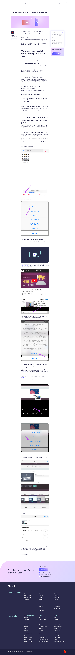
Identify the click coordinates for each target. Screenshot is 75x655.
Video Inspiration (57, 630)
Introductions (41, 602)
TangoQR (56, 593)
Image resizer (41, 635)
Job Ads (40, 604)
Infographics (41, 601)
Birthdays (41, 595)
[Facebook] (10, 651)
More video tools (42, 643)
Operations (26, 599)
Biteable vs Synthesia (28, 641)
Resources (43, 3)
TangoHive (56, 595)
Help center (56, 621)
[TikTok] (14, 651)
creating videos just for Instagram (29, 103)
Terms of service (57, 637)
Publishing (26, 626)
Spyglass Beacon (57, 608)
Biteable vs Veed (27, 643)
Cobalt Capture (57, 601)
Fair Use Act (27, 90)
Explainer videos (42, 624)
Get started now (24, 245)
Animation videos (42, 619)
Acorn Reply (56, 602)
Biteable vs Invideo (27, 639)
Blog (55, 617)
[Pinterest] (18, 651)
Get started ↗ (43, 569)
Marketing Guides (57, 624)
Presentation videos (43, 626)
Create (20, 3)
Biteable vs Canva (27, 635)
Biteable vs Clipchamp (28, 637)
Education (26, 601)
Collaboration (26, 624)
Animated (41, 593)
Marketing (26, 593)
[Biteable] (11, 3)
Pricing (49, 3)
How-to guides (57, 622)
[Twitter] (12, 651)
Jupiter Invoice (56, 597)
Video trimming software (43, 641)
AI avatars (26, 630)
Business (40, 597)
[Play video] (35, 255)
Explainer (41, 599)
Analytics (26, 628)
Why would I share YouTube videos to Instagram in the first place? (57, 36)
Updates (40, 608)
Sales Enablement (27, 595)
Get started (63, 3)
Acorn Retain (56, 604)
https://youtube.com (25, 265)
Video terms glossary (58, 626)
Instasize (22, 377)
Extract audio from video (44, 639)
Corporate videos (42, 622)
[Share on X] (14, 39)
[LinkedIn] (16, 651)
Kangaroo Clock (57, 606)
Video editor (26, 619)
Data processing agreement (59, 641)
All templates (41, 610)
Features (37, 3)
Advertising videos (42, 617)
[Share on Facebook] (12, 39)
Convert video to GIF (43, 637)
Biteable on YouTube (58, 628)
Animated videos (42, 621)
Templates (26, 3)
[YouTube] (8, 651)
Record (25, 621)
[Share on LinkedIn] (16, 39)
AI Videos (41, 628)
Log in (57, 3)
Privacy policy (56, 639)
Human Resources (27, 597)
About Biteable (57, 635)
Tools (31, 3)
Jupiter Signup (56, 599)
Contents (54, 32)
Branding (26, 617)
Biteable (31, 105)
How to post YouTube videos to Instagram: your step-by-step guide (57, 43)
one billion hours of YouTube (39, 34)
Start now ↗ (56, 53)
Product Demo (56, 619)
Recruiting (26, 602)
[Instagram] (20, 651)
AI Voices (41, 630)
